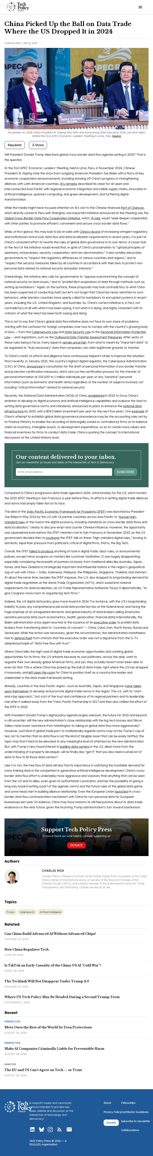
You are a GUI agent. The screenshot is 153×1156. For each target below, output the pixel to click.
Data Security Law (78, 332)
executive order (105, 622)
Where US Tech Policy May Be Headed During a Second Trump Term (62, 997)
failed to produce (41, 551)
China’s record (90, 232)
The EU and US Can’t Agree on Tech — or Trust (43, 1070)
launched (121, 791)
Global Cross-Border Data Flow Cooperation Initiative (42, 218)
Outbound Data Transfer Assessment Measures (88, 337)
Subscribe (125, 472)
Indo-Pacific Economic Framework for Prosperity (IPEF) (66, 511)
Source (116, 136)
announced (35, 366)
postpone (53, 538)
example (138, 411)
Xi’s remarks (68, 184)
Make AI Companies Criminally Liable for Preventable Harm (54, 1048)
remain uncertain (74, 342)
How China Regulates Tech (26, 949)
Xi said (95, 218)
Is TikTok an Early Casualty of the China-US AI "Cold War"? (52, 965)
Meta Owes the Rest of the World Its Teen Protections (48, 1027)
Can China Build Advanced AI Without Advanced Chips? (50, 934)
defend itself (23, 638)
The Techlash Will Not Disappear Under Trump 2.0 (46, 981)
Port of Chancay (132, 208)
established (96, 395)
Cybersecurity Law (45, 332)
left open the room (42, 672)
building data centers (75, 746)
